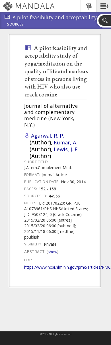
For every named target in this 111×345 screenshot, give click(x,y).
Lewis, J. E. (66, 149)
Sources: (16, 25)
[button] (103, 6)
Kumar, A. (65, 142)
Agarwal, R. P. (47, 135)
